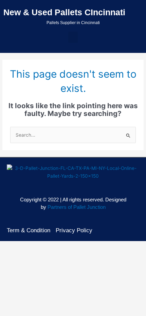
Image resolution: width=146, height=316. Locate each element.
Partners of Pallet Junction (77, 207)
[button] (73, 37)
